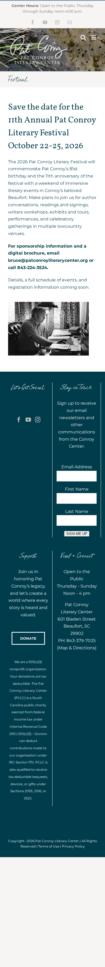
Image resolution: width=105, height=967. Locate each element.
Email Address (76, 466)
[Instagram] (37, 419)
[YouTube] (28, 419)
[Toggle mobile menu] (94, 37)
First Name (77, 489)
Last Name (76, 511)
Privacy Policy (73, 846)
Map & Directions (76, 647)
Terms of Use (48, 846)
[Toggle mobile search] (83, 37)
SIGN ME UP (76, 534)
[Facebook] (19, 419)
